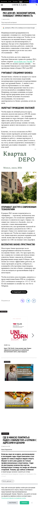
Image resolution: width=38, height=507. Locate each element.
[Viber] (22, 301)
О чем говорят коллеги (7, 9)
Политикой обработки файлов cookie (13, 498)
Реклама (15, 1)
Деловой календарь (33, 1)
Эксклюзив (4, 1)
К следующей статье (19, 292)
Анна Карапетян (6, 449)
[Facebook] (34, 301)
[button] (33, 335)
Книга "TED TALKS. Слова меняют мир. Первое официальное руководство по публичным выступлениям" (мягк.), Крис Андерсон (17, 350)
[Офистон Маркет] (21, 1)
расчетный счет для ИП (23, 61)
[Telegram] (28, 301)
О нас (9, 1)
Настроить (12, 502)
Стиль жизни (5, 433)
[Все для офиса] (26, 1)
